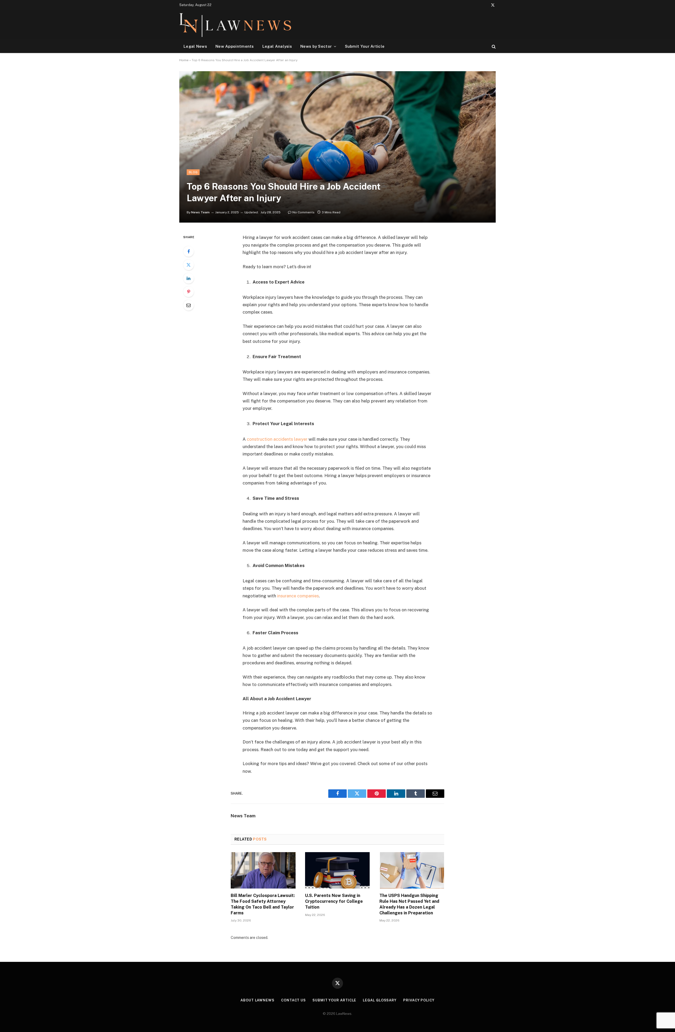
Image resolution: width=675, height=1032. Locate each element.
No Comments (303, 212)
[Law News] (235, 25)
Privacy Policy (419, 1000)
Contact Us (293, 1000)
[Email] (188, 305)
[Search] (493, 46)
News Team (200, 212)
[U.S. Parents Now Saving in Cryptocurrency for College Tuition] (337, 870)
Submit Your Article (365, 46)
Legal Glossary (380, 1000)
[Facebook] (188, 251)
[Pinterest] (188, 291)
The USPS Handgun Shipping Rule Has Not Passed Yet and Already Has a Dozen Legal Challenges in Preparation (409, 904)
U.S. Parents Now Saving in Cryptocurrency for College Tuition (334, 901)
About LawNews (257, 1000)
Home (184, 60)
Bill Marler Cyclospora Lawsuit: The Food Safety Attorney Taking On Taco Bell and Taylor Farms (263, 904)
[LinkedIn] (188, 278)
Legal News (195, 46)
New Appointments (234, 46)
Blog (193, 172)
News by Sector (316, 46)
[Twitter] (188, 265)
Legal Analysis (277, 46)
